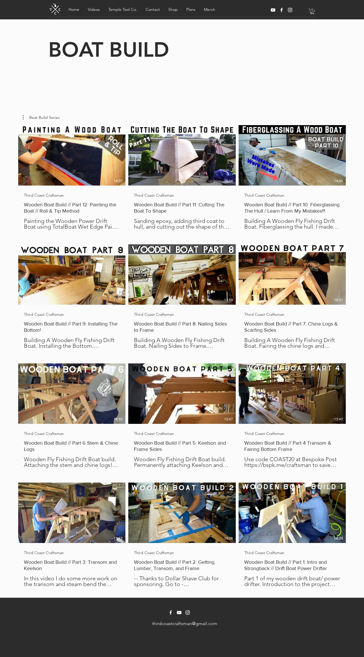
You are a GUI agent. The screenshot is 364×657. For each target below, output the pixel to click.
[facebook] (281, 10)
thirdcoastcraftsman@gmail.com (184, 623)
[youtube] (273, 10)
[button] (94, 9)
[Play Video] (72, 155)
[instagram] (290, 10)
